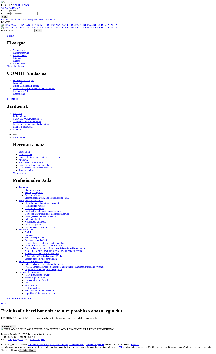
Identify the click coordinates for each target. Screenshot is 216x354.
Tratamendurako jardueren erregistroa (86, 344)
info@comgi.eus (15, 339)
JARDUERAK (14, 99)
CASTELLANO (21, 5)
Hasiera (4, 303)
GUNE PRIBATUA (10, 7)
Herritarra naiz (19, 137)
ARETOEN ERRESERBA (20, 298)
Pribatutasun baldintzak (38, 344)
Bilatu (4, 30)
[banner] (59, 26)
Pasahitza (5, 13)
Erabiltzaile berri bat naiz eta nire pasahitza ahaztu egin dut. (28, 19)
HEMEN (120, 347)
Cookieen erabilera (59, 344)
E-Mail (4, 10)
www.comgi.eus (37, 339)
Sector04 (135, 344)
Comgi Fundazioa (15, 66)
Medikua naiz (19, 173)
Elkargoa (11, 35)
